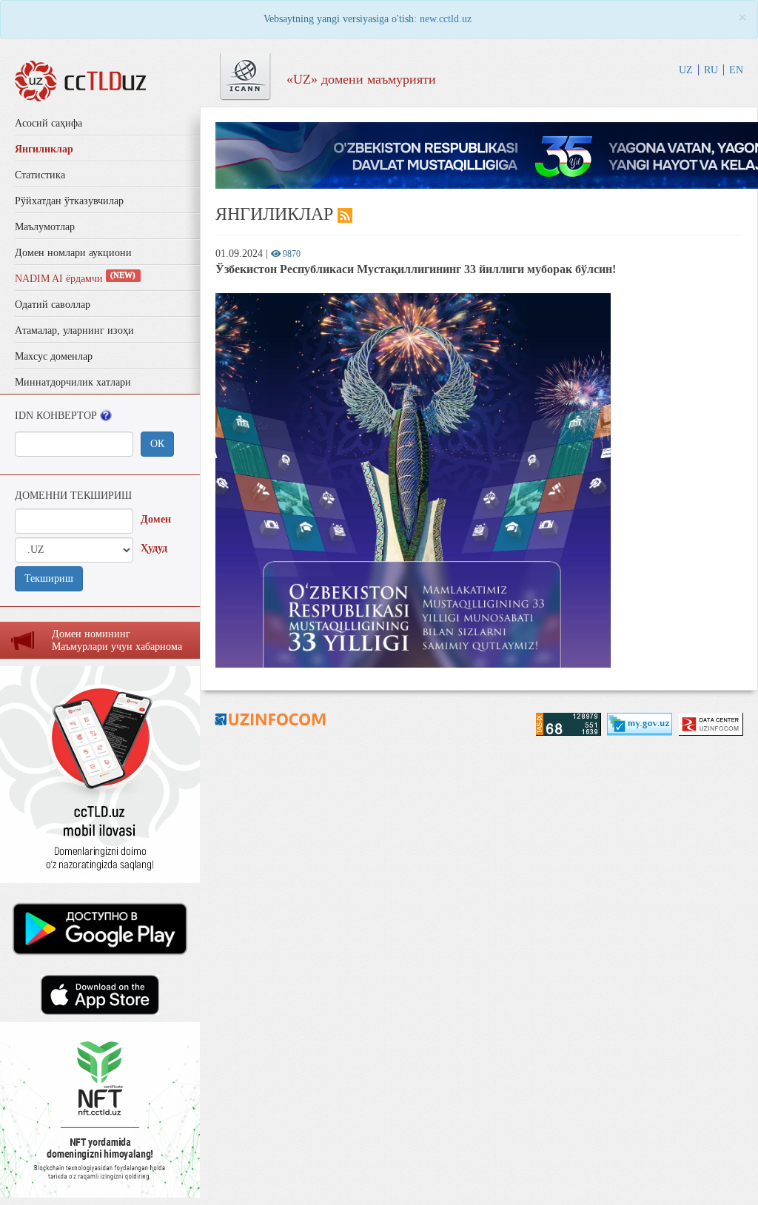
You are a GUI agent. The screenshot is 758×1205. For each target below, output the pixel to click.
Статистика (40, 175)
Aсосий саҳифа (48, 123)
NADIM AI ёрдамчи (75, 278)
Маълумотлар (45, 226)
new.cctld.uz (446, 18)
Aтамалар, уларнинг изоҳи (74, 330)
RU (711, 69)
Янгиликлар (44, 149)
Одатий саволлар (52, 304)
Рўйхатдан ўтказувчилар (69, 201)
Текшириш (48, 578)
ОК (157, 443)
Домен (156, 519)
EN (736, 69)
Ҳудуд (154, 548)
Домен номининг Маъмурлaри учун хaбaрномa (117, 640)
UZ (686, 69)
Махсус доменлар (54, 356)
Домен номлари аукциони (73, 252)
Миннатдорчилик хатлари (73, 382)
